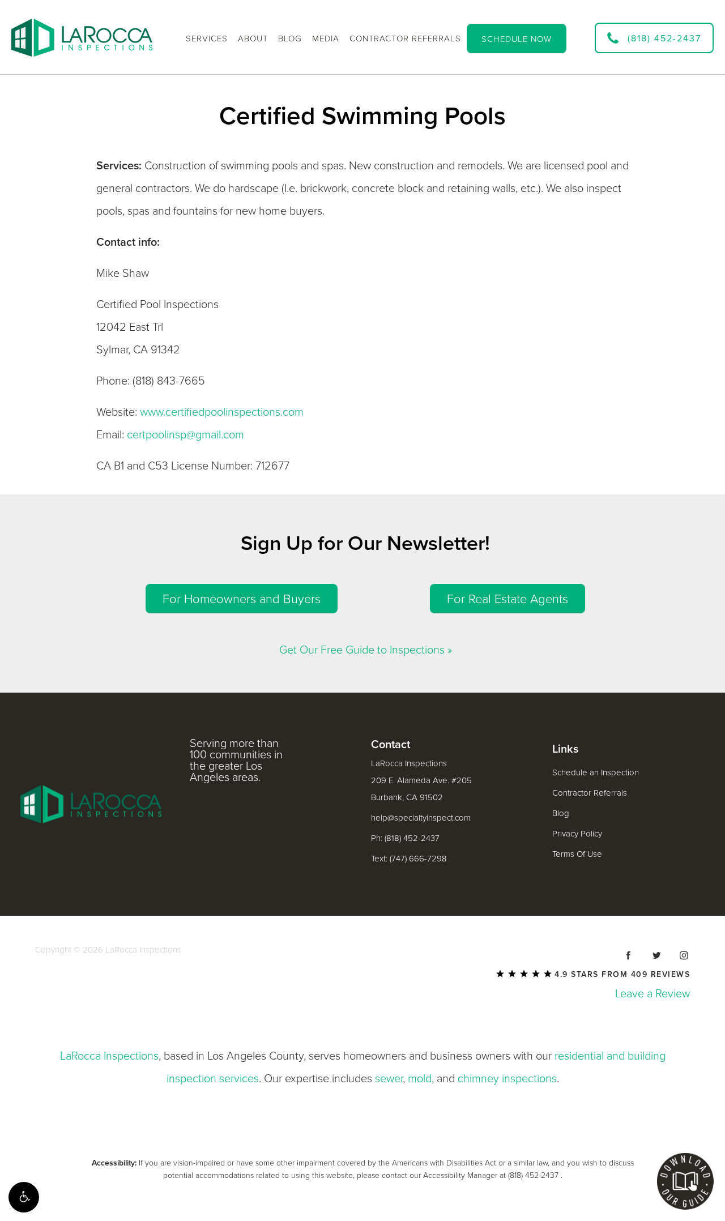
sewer (389, 1079)
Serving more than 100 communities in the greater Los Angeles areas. (236, 760)
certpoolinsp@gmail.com (185, 435)
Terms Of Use (577, 854)
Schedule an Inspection (595, 772)
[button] (23, 1197)
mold (420, 1079)
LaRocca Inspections (109, 1056)
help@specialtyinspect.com (421, 818)
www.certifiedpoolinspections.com (222, 412)
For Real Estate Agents (507, 599)
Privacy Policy (577, 834)
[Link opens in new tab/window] (629, 955)
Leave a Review (652, 994)
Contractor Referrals (589, 793)
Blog (560, 813)
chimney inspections (507, 1079)
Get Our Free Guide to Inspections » (365, 650)
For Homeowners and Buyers (242, 599)
